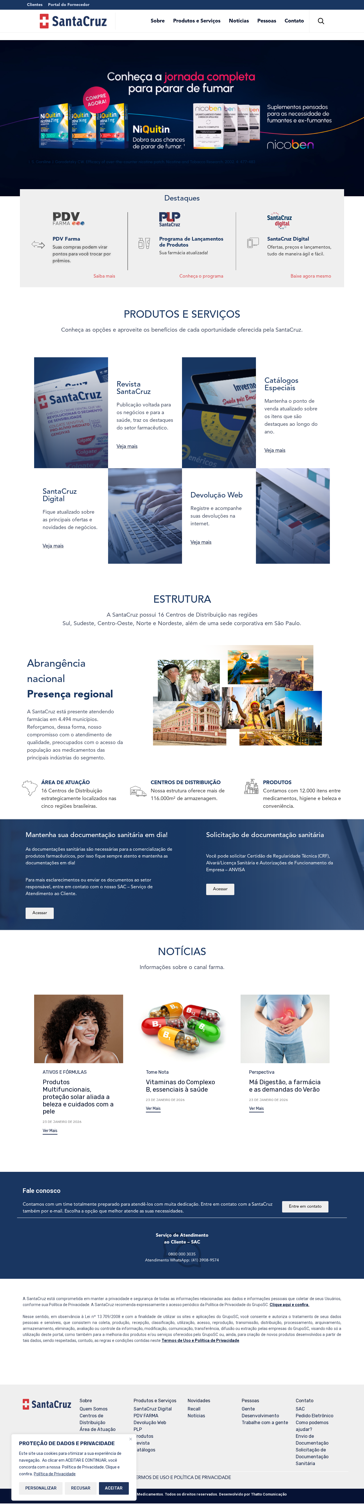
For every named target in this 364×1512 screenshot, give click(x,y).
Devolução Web (150, 1422)
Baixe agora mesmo (311, 276)
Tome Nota (157, 1072)
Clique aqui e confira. (289, 1304)
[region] (73, 1467)
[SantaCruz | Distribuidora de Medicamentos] (73, 21)
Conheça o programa (201, 276)
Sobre (158, 21)
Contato (294, 21)
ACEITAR (114, 1488)
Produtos (143, 1436)
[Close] (130, 1438)
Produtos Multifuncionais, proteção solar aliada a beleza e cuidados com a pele (78, 1097)
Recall (194, 1409)
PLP (138, 1429)
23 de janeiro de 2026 (62, 1122)
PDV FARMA (146, 1415)
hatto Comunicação (269, 1494)
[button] (50, 1132)
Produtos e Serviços (196, 21)
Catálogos (144, 1450)
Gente (248, 1409)
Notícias (239, 21)
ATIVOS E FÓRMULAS (65, 1072)
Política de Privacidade (55, 1474)
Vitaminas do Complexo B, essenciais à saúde (180, 1085)
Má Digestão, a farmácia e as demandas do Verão (285, 1085)
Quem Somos (93, 1409)
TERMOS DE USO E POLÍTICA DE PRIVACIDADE (182, 1478)
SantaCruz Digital (153, 1409)
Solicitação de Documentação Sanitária (312, 1456)
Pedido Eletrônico (314, 1415)
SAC (300, 1409)
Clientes (34, 5)
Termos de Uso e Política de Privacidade (200, 1340)
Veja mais (127, 446)
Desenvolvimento (260, 1415)
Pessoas (266, 21)
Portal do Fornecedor (69, 5)
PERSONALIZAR (41, 1488)
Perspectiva (261, 1072)
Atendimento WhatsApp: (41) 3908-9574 (182, 1260)
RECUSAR (80, 1488)
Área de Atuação (97, 1429)
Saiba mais (104, 276)
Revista (142, 1443)
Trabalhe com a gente (265, 1422)
